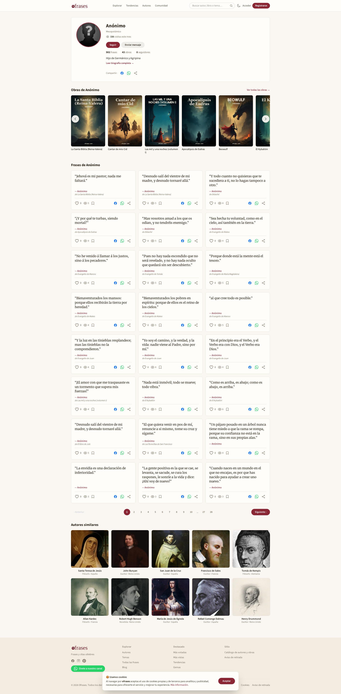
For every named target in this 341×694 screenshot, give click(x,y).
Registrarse (261, 5)
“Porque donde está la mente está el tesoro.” (236, 258)
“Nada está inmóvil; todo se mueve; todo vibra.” (169, 384)
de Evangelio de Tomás (152, 274)
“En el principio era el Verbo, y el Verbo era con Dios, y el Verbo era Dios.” (234, 344)
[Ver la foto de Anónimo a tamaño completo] (88, 35)
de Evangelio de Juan (84, 358)
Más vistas (178, 657)
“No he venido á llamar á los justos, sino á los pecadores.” (102, 258)
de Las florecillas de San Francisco (157, 444)
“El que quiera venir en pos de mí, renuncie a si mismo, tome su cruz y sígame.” (169, 428)
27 (203, 512)
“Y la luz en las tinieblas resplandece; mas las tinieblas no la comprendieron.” (103, 344)
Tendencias (132, 5)
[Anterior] (75, 118)
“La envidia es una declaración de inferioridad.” (100, 470)
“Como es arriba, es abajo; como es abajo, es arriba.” (235, 384)
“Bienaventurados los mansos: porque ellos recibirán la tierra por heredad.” (101, 302)
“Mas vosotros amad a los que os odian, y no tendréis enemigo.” (167, 220)
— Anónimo (81, 191)
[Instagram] (78, 661)
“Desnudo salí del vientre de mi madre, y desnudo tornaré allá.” (166, 178)
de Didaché (214, 194)
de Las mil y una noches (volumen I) (91, 400)
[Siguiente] (265, 118)
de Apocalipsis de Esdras (86, 232)
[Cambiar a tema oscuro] (239, 5)
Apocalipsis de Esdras (193, 149)
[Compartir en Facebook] (122, 73)
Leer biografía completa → (120, 63)
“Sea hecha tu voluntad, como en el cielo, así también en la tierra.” (236, 220)
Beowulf (223, 149)
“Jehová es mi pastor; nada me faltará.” (98, 178)
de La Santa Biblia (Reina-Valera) (89, 194)
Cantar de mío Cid (117, 149)
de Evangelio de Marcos (85, 274)
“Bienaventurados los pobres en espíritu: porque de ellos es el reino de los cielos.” (170, 302)
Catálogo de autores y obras (239, 652)
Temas (125, 657)
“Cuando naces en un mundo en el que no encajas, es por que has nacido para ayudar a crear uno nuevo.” (235, 474)
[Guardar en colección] (93, 203)
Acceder (247, 5)
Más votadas (179, 652)
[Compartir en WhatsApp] (129, 73)
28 (211, 512)
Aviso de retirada (233, 657)
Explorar (117, 5)
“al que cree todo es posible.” (231, 298)
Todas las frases (130, 662)
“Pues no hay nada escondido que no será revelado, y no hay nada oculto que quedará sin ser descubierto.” (170, 260)
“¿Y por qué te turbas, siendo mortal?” (96, 220)
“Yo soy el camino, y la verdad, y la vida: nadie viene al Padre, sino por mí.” (168, 344)
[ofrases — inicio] (81, 5)
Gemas (177, 667)
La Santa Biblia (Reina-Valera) (86, 149)
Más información (179, 685)
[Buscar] (232, 6)
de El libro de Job (82, 444)
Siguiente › (260, 512)
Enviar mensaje (133, 45)
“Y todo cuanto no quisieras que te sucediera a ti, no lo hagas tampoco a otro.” (237, 180)
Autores (146, 5)
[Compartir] (135, 73)
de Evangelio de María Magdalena (224, 274)
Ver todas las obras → (258, 90)
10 (191, 512)
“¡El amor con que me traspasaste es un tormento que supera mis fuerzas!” (102, 386)
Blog (124, 667)
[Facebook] (73, 661)
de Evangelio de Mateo (219, 232)
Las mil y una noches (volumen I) (161, 151)
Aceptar (227, 681)
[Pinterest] (84, 661)
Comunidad (161, 5)
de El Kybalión (148, 400)
